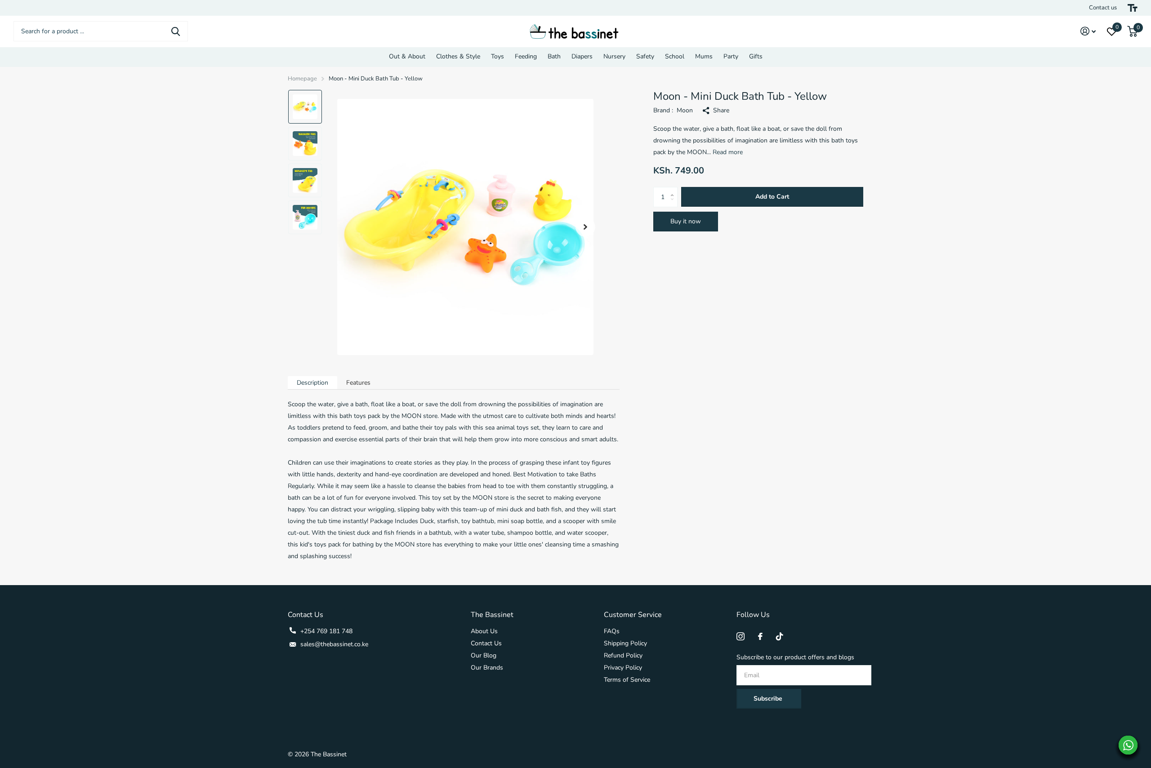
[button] (585, 227)
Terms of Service (627, 679)
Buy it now (685, 221)
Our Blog (483, 655)
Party (730, 56)
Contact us (1103, 8)
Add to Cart (772, 196)
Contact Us (486, 643)
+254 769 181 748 (326, 631)
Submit (175, 31)
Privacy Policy (623, 667)
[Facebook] (760, 636)
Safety (645, 56)
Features (358, 382)
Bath (554, 56)
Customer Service (633, 615)
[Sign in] (1088, 31)
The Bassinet (492, 615)
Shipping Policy (625, 643)
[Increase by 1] (674, 189)
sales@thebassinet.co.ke (334, 644)
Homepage (302, 79)
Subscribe (769, 698)
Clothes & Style (458, 56)
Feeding (526, 56)
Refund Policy (623, 655)
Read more (728, 152)
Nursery (614, 56)
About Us (484, 631)
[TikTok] (779, 636)
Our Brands (487, 667)
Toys (497, 56)
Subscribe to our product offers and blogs (795, 657)
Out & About (407, 56)
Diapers (582, 56)
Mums (704, 56)
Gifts (756, 56)
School (674, 56)
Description (312, 382)
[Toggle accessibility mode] (1133, 8)
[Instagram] (740, 636)
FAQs (612, 631)
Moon (685, 110)
